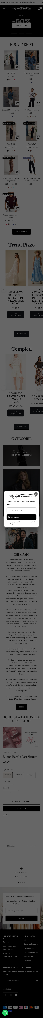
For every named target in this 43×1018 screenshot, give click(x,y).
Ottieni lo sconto (14, 517)
